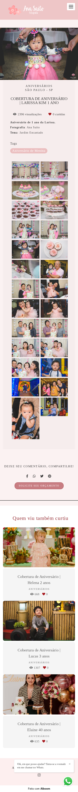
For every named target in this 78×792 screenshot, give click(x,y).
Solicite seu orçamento (39, 485)
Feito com (39, 788)
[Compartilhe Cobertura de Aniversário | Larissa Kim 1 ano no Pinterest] (50, 476)
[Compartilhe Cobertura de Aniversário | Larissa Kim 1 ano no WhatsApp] (34, 476)
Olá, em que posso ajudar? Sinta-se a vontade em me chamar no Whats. (41, 765)
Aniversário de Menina (28, 151)
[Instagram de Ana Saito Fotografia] (39, 775)
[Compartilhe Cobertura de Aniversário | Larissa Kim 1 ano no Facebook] (27, 476)
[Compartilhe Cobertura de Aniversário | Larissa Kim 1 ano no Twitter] (42, 476)
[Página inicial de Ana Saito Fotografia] (25, 10)
